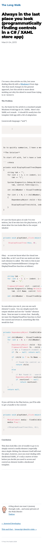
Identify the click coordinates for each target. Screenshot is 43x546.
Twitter (12, 514)
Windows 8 (25, 84)
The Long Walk (11, 5)
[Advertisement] (21, 63)
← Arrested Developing (11, 523)
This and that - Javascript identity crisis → (19, 529)
